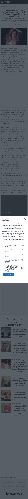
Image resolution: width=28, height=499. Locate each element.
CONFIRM (8, 274)
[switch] (22, 249)
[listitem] (14, 246)
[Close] (25, 219)
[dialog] (14, 249)
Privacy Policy (22, 280)
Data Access (14, 280)
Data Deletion (5, 280)
